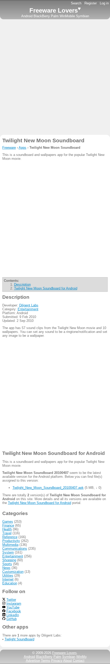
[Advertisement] (55, 77)
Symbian (82, 16)
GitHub (11, 619)
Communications (14, 548)
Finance (8, 525)
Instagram (13, 603)
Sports (7, 564)
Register (90, 3)
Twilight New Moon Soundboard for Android (45, 288)
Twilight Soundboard (19, 639)
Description (22, 284)
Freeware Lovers (55, 10)
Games (7, 521)
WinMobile (67, 16)
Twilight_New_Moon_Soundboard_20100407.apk (48, 488)
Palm (55, 16)
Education (9, 583)
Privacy (56, 660)
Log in (104, 3)
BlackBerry (42, 16)
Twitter (11, 600)
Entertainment (28, 309)
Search (76, 3)
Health (7, 529)
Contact (78, 660)
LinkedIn (12, 615)
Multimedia (10, 545)
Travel (7, 533)
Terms (45, 660)
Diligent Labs (28, 305)
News (6, 568)
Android (26, 16)
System (8, 552)
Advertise (33, 660)
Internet (8, 579)
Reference (9, 537)
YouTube (12, 607)
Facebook (13, 611)
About (67, 660)
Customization (13, 572)
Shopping (9, 560)
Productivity (11, 541)
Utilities (7, 575)
